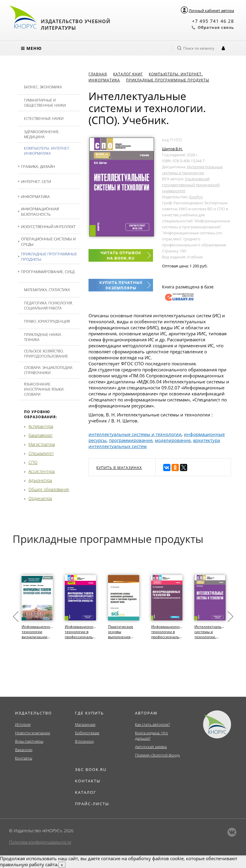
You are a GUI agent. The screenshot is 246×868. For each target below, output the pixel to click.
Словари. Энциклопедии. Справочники (48, 370)
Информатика (35, 196)
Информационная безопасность (40, 211)
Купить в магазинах (119, 467)
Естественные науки (44, 118)
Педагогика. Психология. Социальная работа (48, 305)
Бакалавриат (40, 435)
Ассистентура (41, 471)
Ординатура (40, 498)
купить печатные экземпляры (120, 285)
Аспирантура (40, 426)
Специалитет (41, 453)
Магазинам (85, 724)
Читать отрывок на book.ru (120, 255)
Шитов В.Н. (172, 148)
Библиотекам (87, 733)
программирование (130, 440)
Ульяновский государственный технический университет (191, 184)
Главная (97, 74)
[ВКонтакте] (166, 467)
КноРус (196, 196)
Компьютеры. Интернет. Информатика (47, 151)
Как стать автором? (152, 724)
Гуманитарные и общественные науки (45, 103)
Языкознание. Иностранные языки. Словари (44, 389)
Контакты (23, 758)
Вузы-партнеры (29, 741)
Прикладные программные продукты (49, 256)
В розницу (84, 741)
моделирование (172, 440)
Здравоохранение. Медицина (42, 134)
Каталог (85, 792)
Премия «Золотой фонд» (157, 755)
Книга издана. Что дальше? (151, 735)
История (23, 724)
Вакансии (23, 749)
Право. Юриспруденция (47, 321)
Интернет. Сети (36, 181)
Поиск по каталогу (198, 48)
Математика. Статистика (47, 289)
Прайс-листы (92, 803)
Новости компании (32, 733)
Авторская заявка (151, 746)
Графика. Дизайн (38, 166)
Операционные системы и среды (48, 241)
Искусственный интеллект (48, 226)
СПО (33, 462)
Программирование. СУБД (47, 271)
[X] (183, 467)
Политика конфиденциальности (40, 842)
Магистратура (41, 444)
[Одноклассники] (175, 467)
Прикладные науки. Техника (43, 337)
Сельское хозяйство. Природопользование (46, 354)
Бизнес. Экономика (43, 87)
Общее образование (48, 489)
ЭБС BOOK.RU (90, 769)
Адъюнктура (40, 480)
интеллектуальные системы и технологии (135, 434)
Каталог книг (128, 74)
